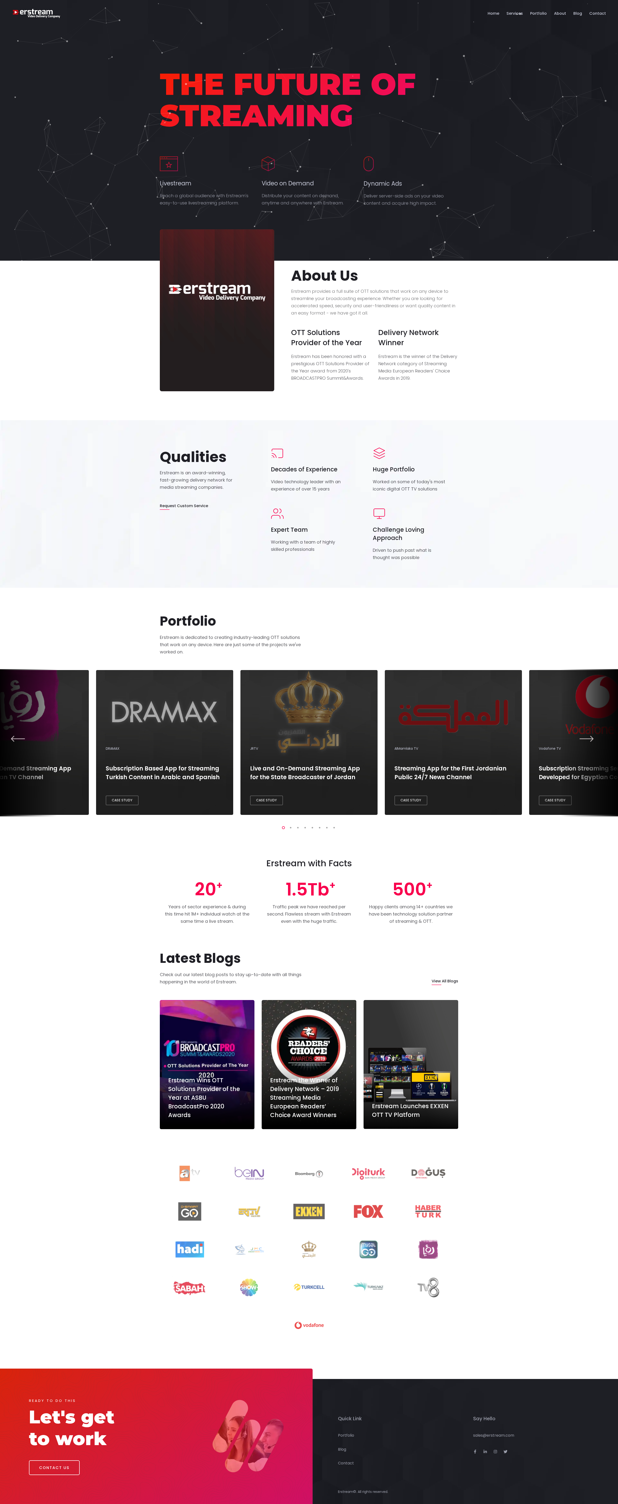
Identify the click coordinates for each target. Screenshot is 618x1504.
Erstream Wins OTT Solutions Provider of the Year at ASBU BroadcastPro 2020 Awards (204, 1097)
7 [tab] (325, 827)
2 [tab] (289, 827)
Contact (597, 13)
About (560, 13)
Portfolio (538, 13)
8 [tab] (333, 827)
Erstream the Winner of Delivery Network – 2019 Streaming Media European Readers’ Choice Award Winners (304, 1097)
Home (493, 13)
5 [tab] (311, 827)
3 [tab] (297, 827)
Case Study (122, 800)
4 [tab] (304, 827)
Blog (577, 13)
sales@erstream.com (493, 1435)
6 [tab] (318, 827)
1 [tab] (282, 827)
